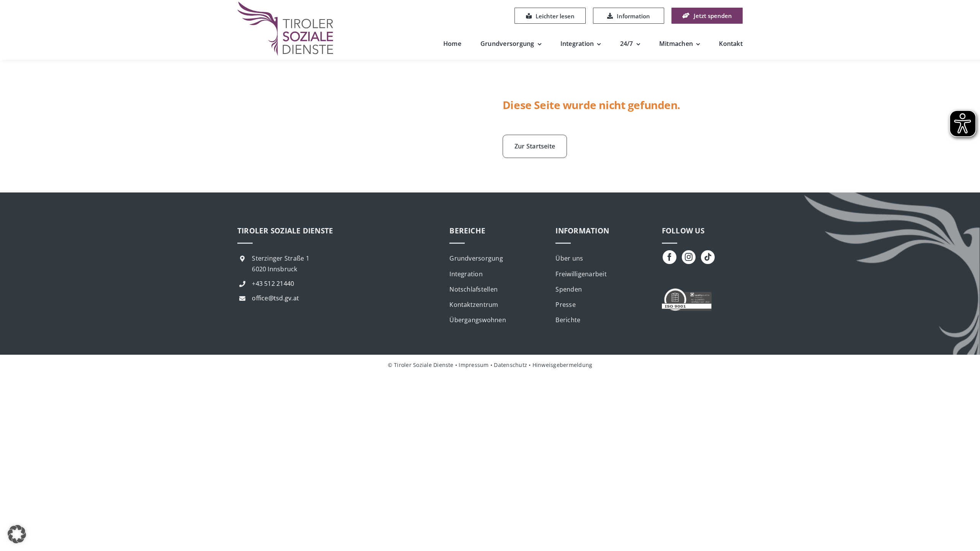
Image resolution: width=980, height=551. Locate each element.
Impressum (473, 364)
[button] (17, 534)
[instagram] (688, 257)
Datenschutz (510, 364)
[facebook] (669, 257)
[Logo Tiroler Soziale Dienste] (285, 4)
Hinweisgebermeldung (562, 364)
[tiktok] (707, 257)
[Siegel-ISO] (687, 291)
